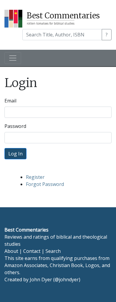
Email (10, 100)
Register (35, 177)
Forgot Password (45, 184)
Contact (31, 251)
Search (53, 251)
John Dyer (41, 279)
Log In (15, 153)
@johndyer (67, 279)
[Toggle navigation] (12, 58)
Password (15, 126)
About (11, 251)
